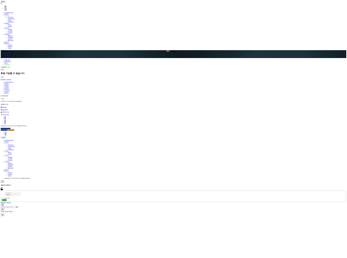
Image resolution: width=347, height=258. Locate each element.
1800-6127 (5, 109)
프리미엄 (6, 28)
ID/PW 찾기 (3, 79)
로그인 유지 (7, 198)
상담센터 (10, 46)
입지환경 (6, 23)
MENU (3, 1)
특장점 (9, 25)
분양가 (9, 20)
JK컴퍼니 (4, 107)
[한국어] (5, 6)
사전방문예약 (11, 130)
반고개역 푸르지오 (8, 12)
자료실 (9, 48)
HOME (6, 54)
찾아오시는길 (5, 114)
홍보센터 (6, 43)
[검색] (5, 8)
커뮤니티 (10, 38)
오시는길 (6, 41)
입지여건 (10, 26)
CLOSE (3, 137)
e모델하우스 (11, 21)
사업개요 (6, 15)
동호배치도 (10, 37)
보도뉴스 (10, 45)
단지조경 (10, 31)
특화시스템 (10, 40)
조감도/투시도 (11, 18)
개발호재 (10, 29)
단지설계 (10, 32)
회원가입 (9, 79)
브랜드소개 (10, 17)
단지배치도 (7, 34)
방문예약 (6, 14)
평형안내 (10, 35)
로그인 (2, 77)
